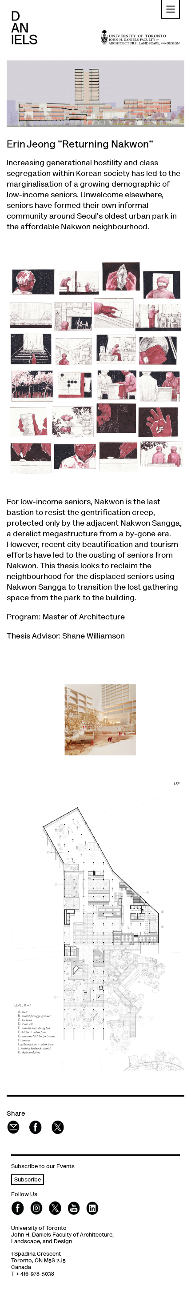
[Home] (24, 28)
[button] (170, 9)
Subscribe (27, 1180)
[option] (95, 719)
